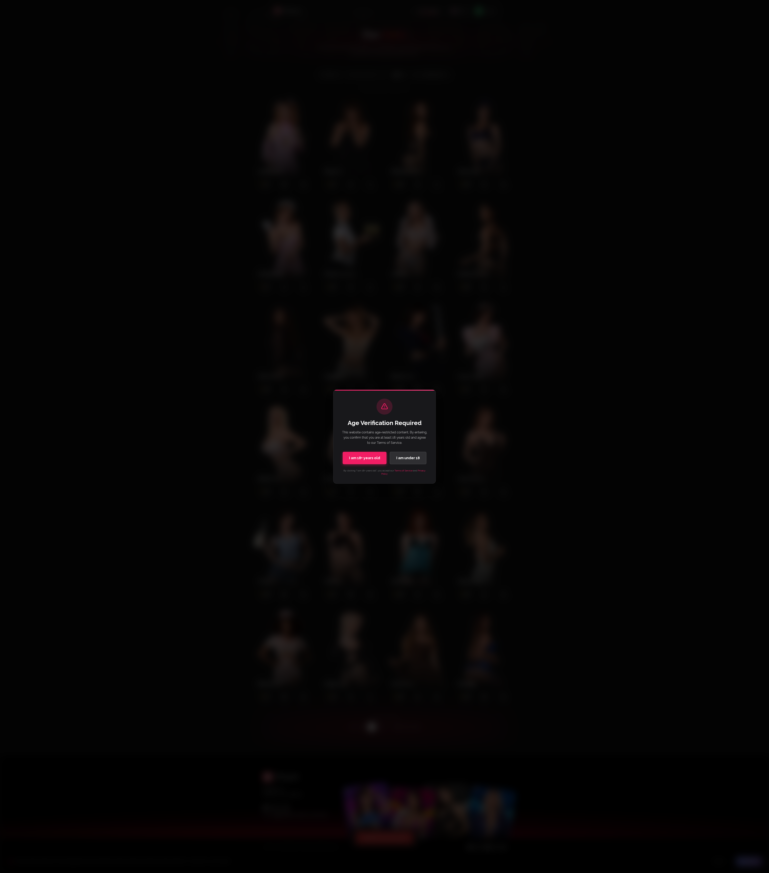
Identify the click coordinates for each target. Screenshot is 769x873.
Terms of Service (404, 470)
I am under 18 (408, 458)
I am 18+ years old (364, 458)
